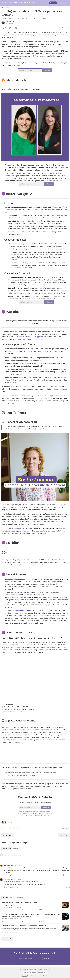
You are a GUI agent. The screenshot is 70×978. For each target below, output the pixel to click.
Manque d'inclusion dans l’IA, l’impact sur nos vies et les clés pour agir (30, 772)
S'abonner (53, 3)
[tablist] (10, 848)
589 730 (44, 560)
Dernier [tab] (11, 897)
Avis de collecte (47, 969)
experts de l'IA (53, 560)
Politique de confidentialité (43, 815)
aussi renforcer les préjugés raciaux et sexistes (49, 249)
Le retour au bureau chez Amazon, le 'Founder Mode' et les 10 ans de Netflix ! (30, 914)
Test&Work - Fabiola (12, 21)
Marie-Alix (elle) (9, 865)
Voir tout (6, 939)
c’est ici (19, 712)
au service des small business (19, 610)
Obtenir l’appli (42, 972)
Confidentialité (33, 969)
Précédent (9, 835)
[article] (35, 906)
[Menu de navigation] (4, 3)
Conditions (40, 969)
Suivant (62, 835)
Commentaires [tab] (7, 848)
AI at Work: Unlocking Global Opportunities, (31, 337)
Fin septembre (10, 165)
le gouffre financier (18, 592)
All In (46, 505)
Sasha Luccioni (11, 429)
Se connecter (63, 3)
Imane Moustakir (9, 879)
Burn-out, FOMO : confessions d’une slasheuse (19, 903)
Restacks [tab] (16, 848)
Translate (5, 7)
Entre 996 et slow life (8, 905)
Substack (24, 976)
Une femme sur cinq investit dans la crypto (20, 775)
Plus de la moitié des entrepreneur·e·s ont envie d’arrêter (23, 926)
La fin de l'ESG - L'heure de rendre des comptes (16, 917)
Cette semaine (10, 173)
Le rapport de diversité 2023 (27, 221)
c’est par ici (16, 742)
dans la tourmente (18, 579)
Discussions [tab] (19, 897)
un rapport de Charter (47, 277)
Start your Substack (30, 972)
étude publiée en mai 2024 (19, 528)
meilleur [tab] (5, 897)
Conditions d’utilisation (44, 811)
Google (27, 226)
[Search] (67, 897)
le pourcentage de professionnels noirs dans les (23, 560)
